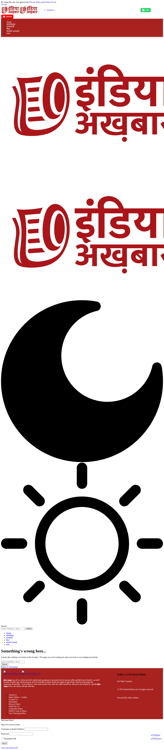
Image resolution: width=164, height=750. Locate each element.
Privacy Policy (35, 2)
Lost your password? (9, 748)
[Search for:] (13, 662)
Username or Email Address (12, 729)
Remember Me (10, 739)
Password (5, 734)
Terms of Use (50, 2)
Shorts (9, 16)
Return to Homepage (9, 667)
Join (147, 10)
